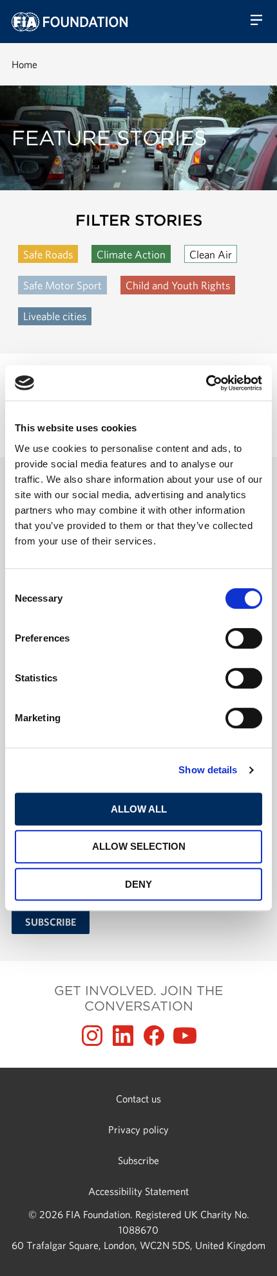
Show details (207, 769)
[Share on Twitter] (123, 1035)
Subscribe (138, 1160)
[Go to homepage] (70, 21)
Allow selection (139, 846)
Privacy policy (138, 1129)
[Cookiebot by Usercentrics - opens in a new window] (205, 383)
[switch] (243, 638)
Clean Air (210, 254)
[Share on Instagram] (92, 1035)
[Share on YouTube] (184, 1035)
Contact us (138, 1098)
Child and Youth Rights (178, 285)
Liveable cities (54, 316)
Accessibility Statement (138, 1191)
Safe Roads (48, 254)
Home (24, 64)
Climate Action (131, 254)
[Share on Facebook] (153, 1035)
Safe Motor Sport (62, 285)
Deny (138, 884)
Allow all (139, 809)
